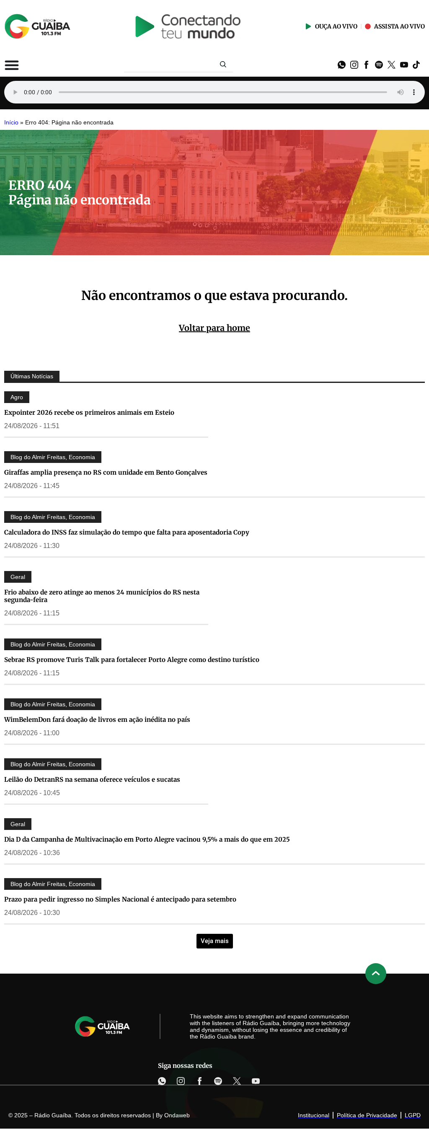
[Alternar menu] (11, 64)
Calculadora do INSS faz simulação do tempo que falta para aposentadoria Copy (126, 532)
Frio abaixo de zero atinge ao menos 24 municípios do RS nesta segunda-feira (101, 596)
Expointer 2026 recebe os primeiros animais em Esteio (89, 412)
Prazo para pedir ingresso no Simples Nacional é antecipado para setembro (120, 899)
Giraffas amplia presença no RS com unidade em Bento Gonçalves (105, 472)
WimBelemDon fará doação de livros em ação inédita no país (97, 720)
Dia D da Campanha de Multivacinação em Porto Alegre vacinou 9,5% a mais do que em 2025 (147, 839)
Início (11, 122)
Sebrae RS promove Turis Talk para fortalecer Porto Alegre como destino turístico (131, 660)
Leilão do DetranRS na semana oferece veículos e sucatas (92, 779)
